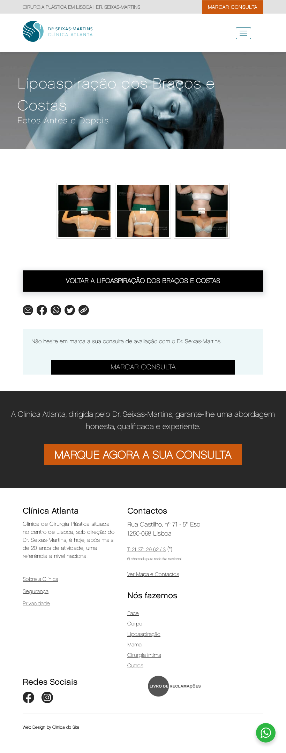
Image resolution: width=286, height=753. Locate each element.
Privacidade (36, 603)
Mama (134, 645)
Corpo (134, 624)
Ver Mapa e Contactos (153, 574)
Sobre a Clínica (40, 579)
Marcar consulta (232, 7)
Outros (135, 665)
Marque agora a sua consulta (143, 455)
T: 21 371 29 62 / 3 (146, 549)
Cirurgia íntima (144, 655)
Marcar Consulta (143, 367)
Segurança (35, 591)
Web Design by (51, 727)
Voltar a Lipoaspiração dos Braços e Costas (143, 281)
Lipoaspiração (143, 634)
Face (133, 613)
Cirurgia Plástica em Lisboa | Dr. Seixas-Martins (81, 7)
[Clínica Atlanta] (65, 31)
